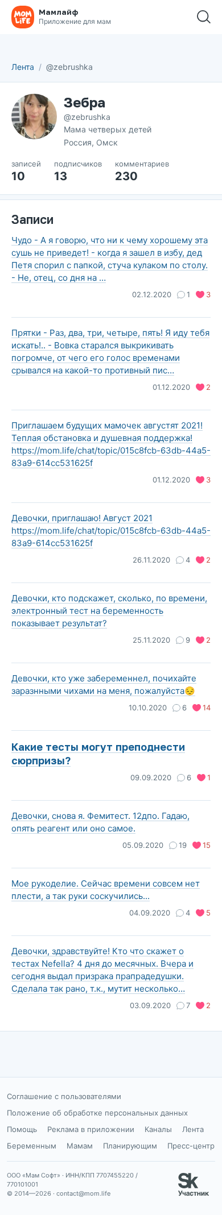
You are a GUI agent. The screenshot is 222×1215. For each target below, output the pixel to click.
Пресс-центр (191, 1145)
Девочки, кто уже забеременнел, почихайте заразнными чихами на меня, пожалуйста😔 (103, 684)
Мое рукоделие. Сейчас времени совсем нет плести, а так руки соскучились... (105, 889)
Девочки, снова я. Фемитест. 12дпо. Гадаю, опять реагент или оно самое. (100, 822)
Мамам (80, 1145)
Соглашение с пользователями (64, 1096)
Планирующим (130, 1145)
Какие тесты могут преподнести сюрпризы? (98, 753)
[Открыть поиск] (204, 17)
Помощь (22, 1129)
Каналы (158, 1129)
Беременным (31, 1145)
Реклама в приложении (90, 1129)
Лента (22, 67)
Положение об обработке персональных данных (97, 1112)
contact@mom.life (83, 1193)
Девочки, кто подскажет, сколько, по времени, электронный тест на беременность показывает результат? (109, 611)
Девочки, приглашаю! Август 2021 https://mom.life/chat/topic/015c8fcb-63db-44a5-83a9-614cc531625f (111, 530)
